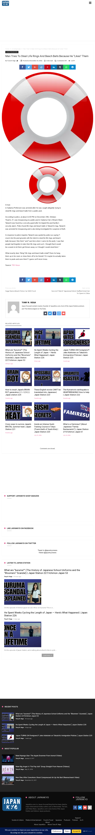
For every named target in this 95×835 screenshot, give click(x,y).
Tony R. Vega (11, 61)
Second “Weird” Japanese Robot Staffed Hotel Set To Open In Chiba (70, 290)
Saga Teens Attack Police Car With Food (20, 289)
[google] (35, 67)
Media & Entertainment (33, 820)
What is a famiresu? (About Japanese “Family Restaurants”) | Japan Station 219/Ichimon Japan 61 (76, 428)
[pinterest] (47, 67)
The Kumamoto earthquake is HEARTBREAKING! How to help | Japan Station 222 (76, 392)
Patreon (75, 820)
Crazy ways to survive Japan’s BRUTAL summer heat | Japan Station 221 (18, 426)
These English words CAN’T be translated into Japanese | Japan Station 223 (47, 392)
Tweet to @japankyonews (47, 550)
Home (7, 49)
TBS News (16, 265)
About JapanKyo (39, 824)
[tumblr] (60, 67)
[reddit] (41, 67)
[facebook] (22, 67)
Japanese (58, 820)
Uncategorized (16, 49)
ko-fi (81, 820)
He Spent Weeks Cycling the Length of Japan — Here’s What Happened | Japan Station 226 (46, 354)
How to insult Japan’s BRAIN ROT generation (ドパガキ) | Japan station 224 (17, 392)
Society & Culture (18, 820)
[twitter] (29, 67)
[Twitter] (80, 808)
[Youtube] (85, 808)
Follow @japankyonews (47, 553)
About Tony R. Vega (54, 824)
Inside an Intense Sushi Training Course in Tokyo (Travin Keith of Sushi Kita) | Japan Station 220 (46, 428)
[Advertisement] (47, 24)
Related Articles (12, 323)
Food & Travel (48, 820)
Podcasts (67, 820)
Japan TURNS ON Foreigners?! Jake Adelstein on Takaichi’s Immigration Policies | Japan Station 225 (76, 354)
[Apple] (90, 808)
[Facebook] (75, 808)
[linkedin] (54, 67)
